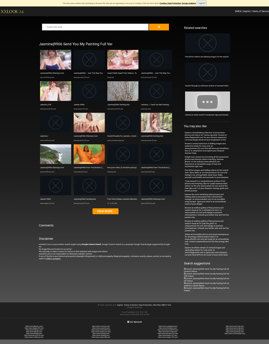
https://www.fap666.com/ (34, 333)
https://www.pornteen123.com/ (168, 333)
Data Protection (145, 305)
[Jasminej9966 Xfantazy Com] (55, 69)
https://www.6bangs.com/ (34, 330)
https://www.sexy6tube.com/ (168, 326)
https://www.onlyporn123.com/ (168, 337)
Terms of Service (260, 11)
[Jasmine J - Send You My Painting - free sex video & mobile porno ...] (156, 100)
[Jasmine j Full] (55, 100)
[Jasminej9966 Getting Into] (89, 195)
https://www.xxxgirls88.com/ (101, 337)
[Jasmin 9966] (55, 195)
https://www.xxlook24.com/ (101, 335)
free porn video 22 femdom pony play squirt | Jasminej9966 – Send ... (136, 167)
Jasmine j (44, 136)
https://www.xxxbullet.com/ (101, 328)
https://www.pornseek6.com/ (167, 332)
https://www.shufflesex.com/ (34, 337)
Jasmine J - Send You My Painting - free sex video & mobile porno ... (169, 104)
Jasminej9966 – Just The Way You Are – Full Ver (94, 73)
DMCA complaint (54, 258)
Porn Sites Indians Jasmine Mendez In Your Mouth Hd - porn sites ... (135, 199)
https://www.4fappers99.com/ (34, 328)
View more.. (105, 211)
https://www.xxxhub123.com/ (101, 330)
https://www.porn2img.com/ (235, 328)
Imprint (246, 11)
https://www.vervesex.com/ (101, 326)
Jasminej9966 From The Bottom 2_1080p (91, 167)
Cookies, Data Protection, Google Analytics (178, 3)
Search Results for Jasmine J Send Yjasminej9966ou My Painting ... (135, 136)
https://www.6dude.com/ (34, 332)
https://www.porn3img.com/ (235, 330)
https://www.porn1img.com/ (235, 326)
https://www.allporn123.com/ (167, 335)
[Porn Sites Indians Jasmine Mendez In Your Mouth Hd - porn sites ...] (122, 195)
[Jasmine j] (55, 132)
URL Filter (157, 305)
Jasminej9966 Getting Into (85, 199)
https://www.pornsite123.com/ (34, 335)
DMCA (238, 11)
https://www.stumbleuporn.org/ (235, 333)
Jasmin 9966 (45, 199)
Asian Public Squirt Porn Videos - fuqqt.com (125, 73)
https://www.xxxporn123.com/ (101, 332)
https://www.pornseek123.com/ (168, 330)
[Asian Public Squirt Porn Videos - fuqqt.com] (122, 69)
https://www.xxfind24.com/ (101, 333)
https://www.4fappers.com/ (34, 326)
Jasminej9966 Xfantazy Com (52, 73)
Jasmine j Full (45, 104)
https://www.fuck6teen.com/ (168, 328)
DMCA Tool (166, 305)
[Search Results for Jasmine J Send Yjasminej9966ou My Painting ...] (122, 132)
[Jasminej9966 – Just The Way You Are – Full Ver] (89, 69)
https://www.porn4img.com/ (235, 332)
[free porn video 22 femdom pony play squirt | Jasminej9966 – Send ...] (122, 163)
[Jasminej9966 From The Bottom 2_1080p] (89, 163)
